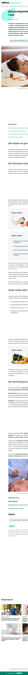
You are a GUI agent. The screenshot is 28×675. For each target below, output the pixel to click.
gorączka (12, 526)
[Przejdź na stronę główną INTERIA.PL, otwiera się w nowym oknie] (5, 3)
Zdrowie (6, 6)
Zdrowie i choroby (13, 6)
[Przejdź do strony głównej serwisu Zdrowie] (15, 3)
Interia (2, 6)
